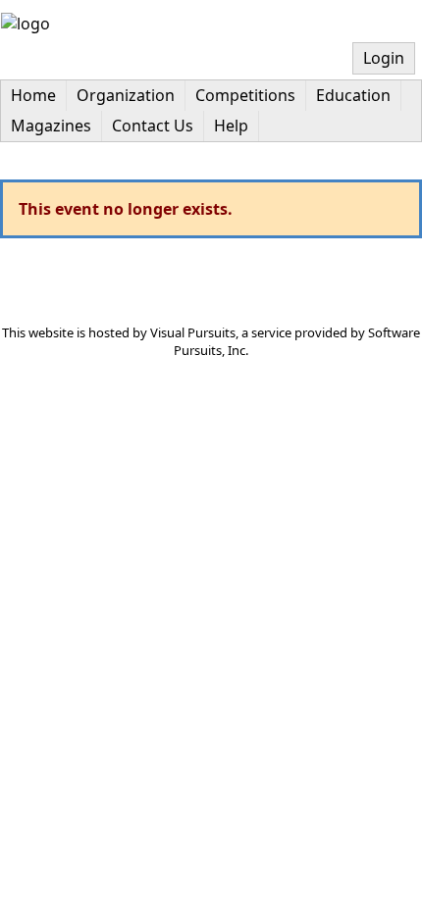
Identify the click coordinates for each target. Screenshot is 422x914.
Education (353, 95)
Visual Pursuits (193, 332)
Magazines (51, 125)
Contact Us (152, 125)
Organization (126, 95)
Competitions (245, 95)
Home (33, 95)
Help (231, 125)
